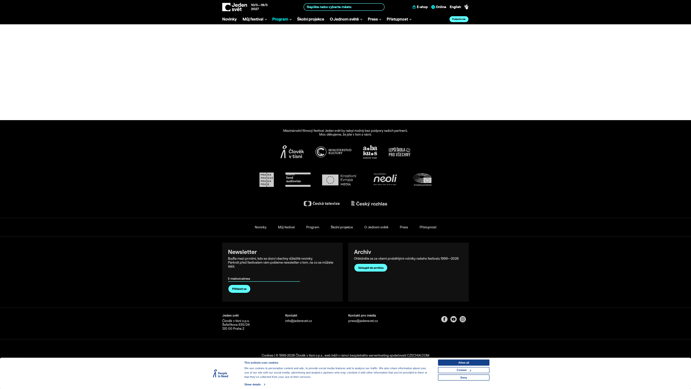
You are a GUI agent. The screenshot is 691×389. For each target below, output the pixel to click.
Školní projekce (310, 19)
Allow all (463, 362)
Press (373, 19)
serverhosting (379, 355)
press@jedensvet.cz (363, 321)
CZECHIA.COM (418, 355)
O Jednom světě (344, 19)
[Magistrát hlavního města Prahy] (267, 180)
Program (280, 19)
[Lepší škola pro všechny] (399, 152)
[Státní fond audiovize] (298, 180)
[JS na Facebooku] (445, 319)
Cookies (268, 355)
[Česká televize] (322, 203)
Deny (463, 377)
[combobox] (344, 7)
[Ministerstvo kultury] (333, 152)
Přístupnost (397, 19)
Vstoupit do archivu (370, 267)
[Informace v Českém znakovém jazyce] (466, 7)
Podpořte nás (459, 19)
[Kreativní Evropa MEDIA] (339, 179)
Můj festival (253, 19)
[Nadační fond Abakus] (370, 151)
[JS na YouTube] (455, 319)
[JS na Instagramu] (464, 319)
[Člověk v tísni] (292, 152)
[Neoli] (385, 179)
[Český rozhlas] (369, 203)
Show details (252, 384)
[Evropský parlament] (422, 179)
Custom (462, 370)
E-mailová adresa (240, 273)
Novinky (229, 19)
